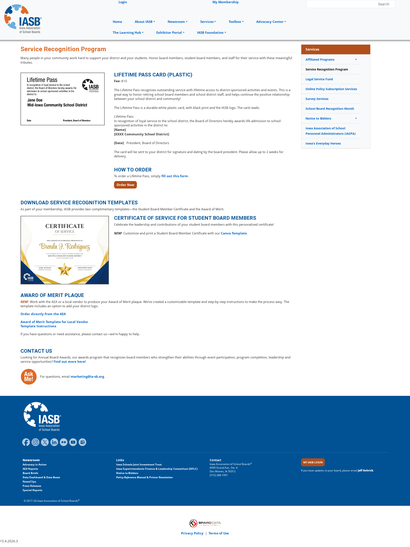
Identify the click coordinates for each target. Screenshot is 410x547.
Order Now (125, 185)
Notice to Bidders (318, 118)
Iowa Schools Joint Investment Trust (139, 464)
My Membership (225, 2)
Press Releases (32, 486)
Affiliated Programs (320, 59)
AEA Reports (30, 469)
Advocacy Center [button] (270, 22)
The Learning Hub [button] (127, 33)
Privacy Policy (192, 533)
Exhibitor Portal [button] (169, 33)
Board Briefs (30, 473)
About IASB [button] (143, 22)
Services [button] (207, 22)
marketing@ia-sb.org (87, 376)
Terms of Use (219, 533)
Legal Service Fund (319, 79)
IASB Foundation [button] (210, 33)
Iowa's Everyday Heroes (323, 143)
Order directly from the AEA (43, 314)
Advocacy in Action (35, 464)
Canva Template (234, 233)
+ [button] (356, 59)
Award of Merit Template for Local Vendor (54, 322)
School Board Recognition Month (330, 109)
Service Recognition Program (327, 69)
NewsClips (29, 481)
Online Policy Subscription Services (331, 89)
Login (123, 2)
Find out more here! (70, 362)
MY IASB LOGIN (313, 462)
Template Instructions (38, 326)
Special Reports (32, 490)
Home (117, 22)
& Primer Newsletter (144, 477)
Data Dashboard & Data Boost (41, 477)
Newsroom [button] (176, 22)
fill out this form (174, 176)
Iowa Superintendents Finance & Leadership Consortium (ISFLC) (157, 469)
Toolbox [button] (235, 22)
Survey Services (317, 99)
